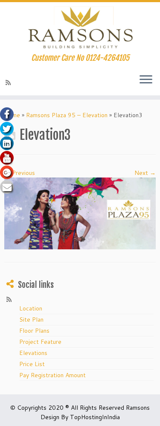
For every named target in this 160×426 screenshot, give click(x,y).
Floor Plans (34, 330)
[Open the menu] (146, 80)
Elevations (33, 353)
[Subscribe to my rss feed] (9, 82)
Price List (32, 364)
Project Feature (40, 341)
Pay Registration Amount (52, 375)
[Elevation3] (80, 213)
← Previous (19, 173)
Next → (145, 173)
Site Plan (31, 319)
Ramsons (138, 407)
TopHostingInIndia (95, 417)
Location (30, 308)
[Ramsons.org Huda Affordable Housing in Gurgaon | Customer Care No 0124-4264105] (80, 27)
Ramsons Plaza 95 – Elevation (67, 115)
